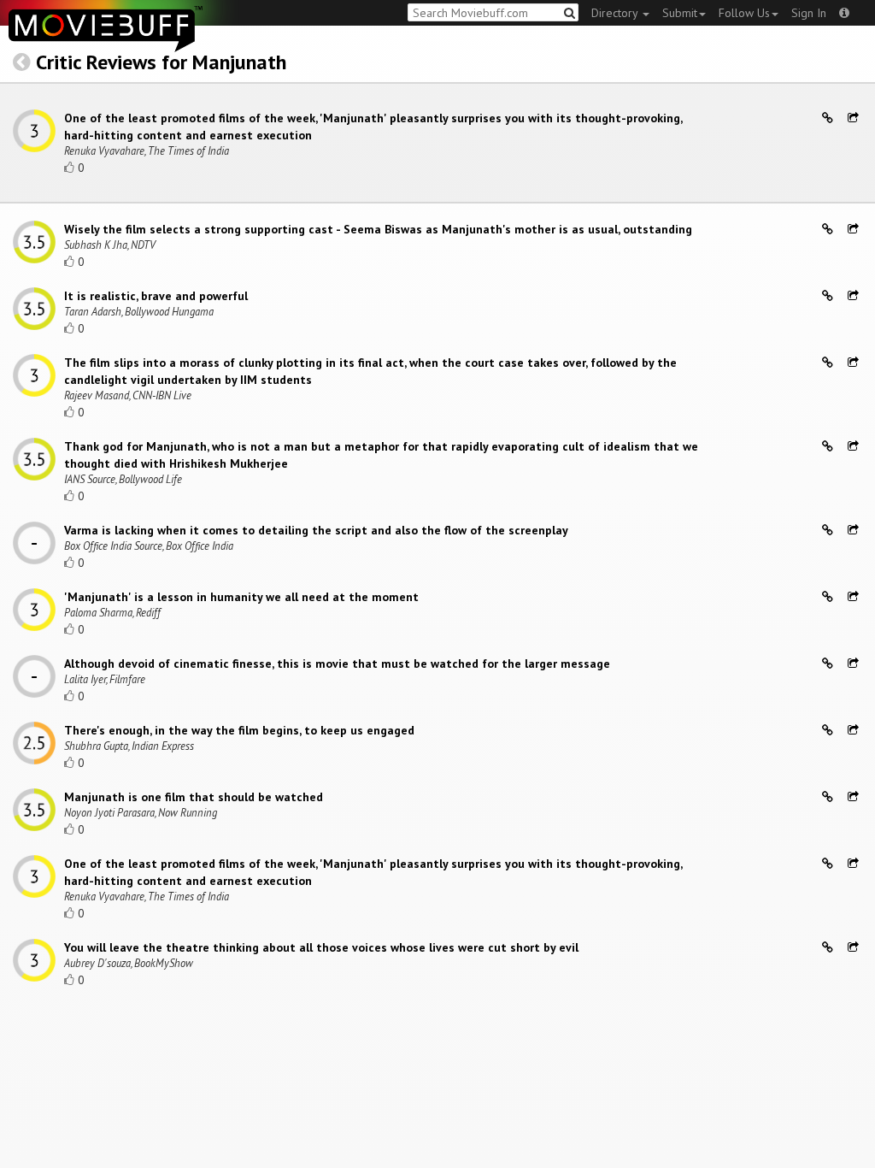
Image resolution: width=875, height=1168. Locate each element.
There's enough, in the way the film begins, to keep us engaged (239, 730)
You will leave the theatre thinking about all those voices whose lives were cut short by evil (321, 947)
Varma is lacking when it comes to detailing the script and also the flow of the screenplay (316, 530)
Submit (679, 13)
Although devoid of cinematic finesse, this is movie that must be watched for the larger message (337, 663)
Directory (616, 13)
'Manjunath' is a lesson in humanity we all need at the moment (241, 597)
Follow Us (744, 13)
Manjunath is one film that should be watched (193, 797)
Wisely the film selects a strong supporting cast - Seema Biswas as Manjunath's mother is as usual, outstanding (378, 229)
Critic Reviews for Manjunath (161, 62)
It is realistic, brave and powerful (156, 296)
